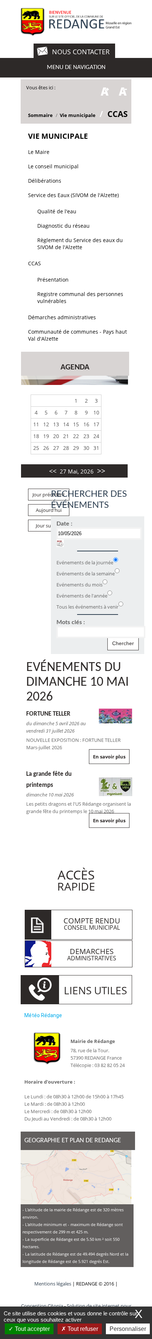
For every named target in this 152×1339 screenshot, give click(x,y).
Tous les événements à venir (87, 606)
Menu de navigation (76, 67)
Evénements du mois (79, 584)
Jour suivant (49, 525)
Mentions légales (53, 1283)
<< (52, 471)
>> (101, 471)
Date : (64, 524)
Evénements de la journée (84, 562)
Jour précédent (48, 494)
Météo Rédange (43, 1015)
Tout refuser (82, 1329)
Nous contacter (81, 51)
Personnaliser (128, 1329)
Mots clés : (70, 622)
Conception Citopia (42, 1305)
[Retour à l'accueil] (76, 22)
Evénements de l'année (81, 595)
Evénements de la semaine (85, 573)
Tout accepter (31, 1329)
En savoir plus (109, 756)
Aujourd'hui (49, 510)
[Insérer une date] (60, 543)
